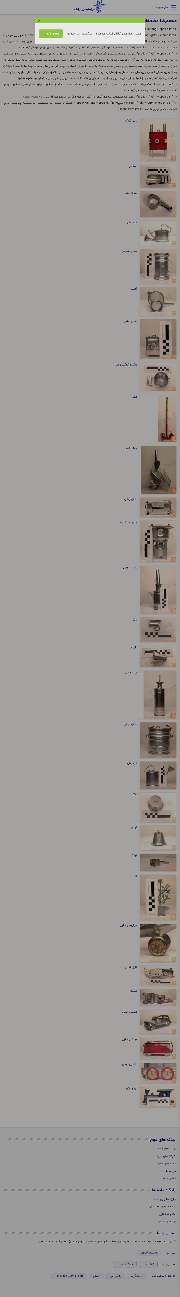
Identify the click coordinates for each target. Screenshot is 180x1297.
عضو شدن (51, 33)
